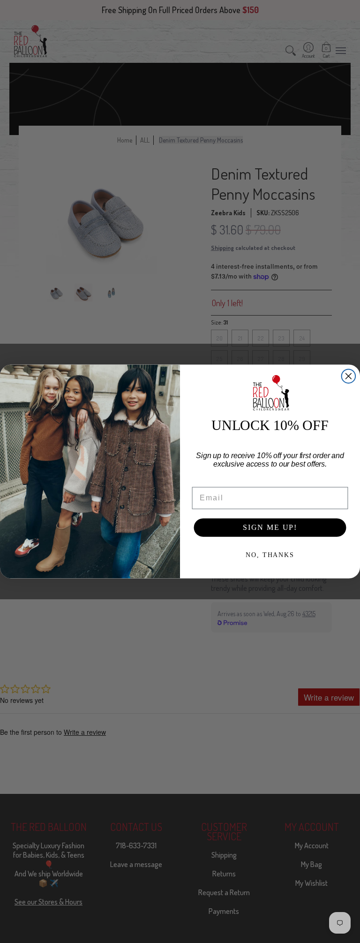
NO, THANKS (270, 554)
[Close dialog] (349, 377)
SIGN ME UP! (270, 527)
